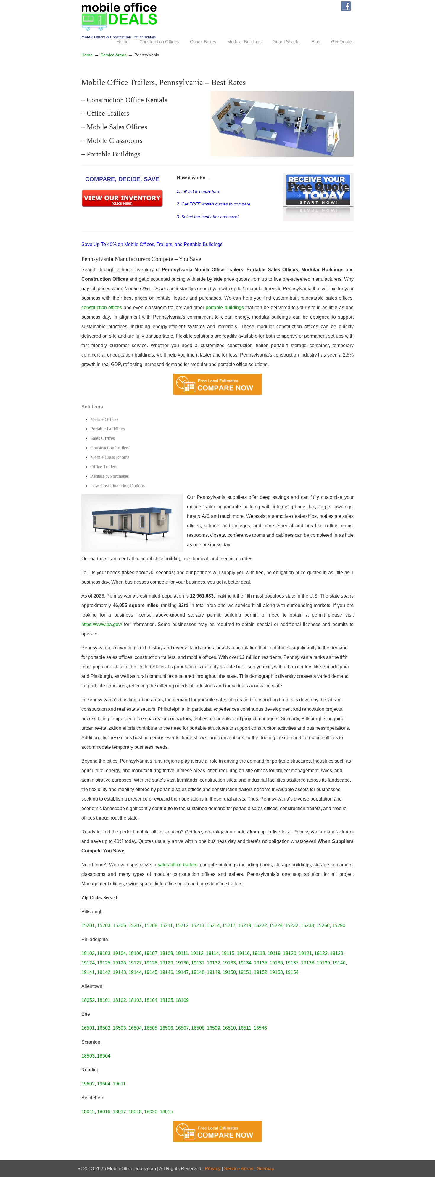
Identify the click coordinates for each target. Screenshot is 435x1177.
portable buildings (225, 307)
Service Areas (113, 54)
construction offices (102, 307)
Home (87, 54)
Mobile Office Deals (119, 16)
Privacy (212, 1168)
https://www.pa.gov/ (101, 624)
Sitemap (265, 1168)
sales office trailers (177, 864)
